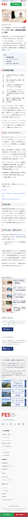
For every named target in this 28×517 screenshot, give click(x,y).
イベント (4, 449)
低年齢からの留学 (6, 443)
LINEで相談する (7, 514)
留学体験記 (4, 469)
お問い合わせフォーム (20, 234)
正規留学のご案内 (6, 434)
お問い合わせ (5, 476)
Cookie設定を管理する (14, 506)
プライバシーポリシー (7, 479)
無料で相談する (20, 514)
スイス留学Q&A (5, 455)
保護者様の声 (5, 463)
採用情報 (4, 496)
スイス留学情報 (5, 452)
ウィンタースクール (6, 440)
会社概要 (4, 493)
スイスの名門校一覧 (6, 446)
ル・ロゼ (4, 190)
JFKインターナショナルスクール (10, 199)
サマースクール (5, 437)
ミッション (4, 487)
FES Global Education (7, 499)
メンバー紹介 (5, 490)
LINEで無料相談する (16, 4)
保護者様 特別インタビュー (8, 466)
